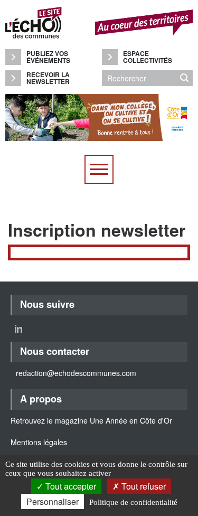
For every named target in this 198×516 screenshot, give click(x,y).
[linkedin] (18, 328)
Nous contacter (54, 351)
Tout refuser (142, 486)
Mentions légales (39, 442)
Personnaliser (52, 501)
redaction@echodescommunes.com (76, 373)
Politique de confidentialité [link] (133, 502)
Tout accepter (69, 486)
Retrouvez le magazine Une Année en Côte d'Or (91, 420)
